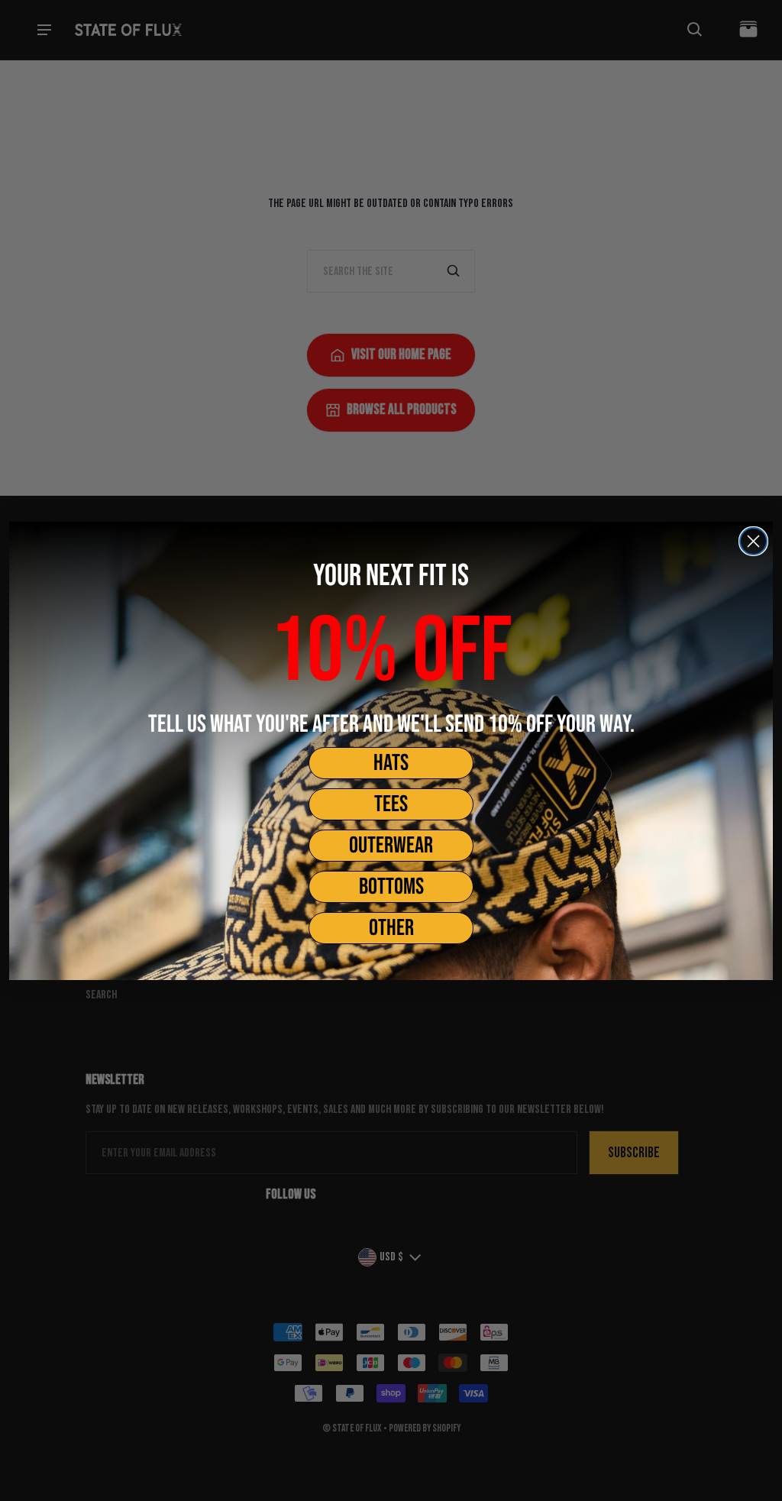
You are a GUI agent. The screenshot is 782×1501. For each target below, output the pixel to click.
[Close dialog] (753, 541)
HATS (391, 763)
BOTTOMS (391, 887)
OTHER (391, 928)
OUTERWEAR (391, 845)
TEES (391, 804)
